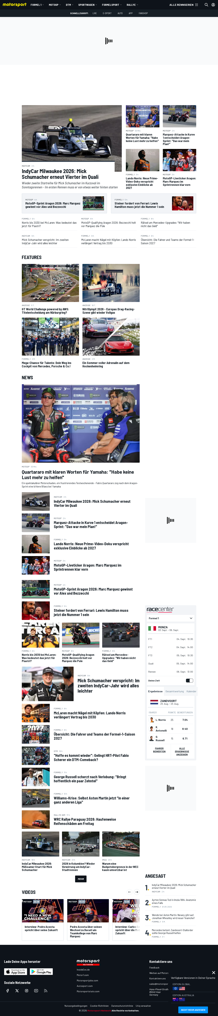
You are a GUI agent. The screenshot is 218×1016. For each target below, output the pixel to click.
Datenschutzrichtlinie (122, 1005)
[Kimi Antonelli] (151, 729)
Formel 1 (36, 4)
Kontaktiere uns (157, 978)
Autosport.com (85, 985)
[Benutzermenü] (213, 4)
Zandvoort (168, 700)
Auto (120, 13)
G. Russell (160, 738)
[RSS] (45, 990)
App (131, 13)
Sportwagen (86, 4)
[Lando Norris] (151, 720)
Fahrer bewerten (159, 750)
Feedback (154, 967)
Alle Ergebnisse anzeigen (182, 751)
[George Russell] (151, 738)
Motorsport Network (99, 1010)
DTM (68, 4)
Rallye (131, 4)
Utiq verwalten (143, 1005)
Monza (163, 627)
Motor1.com (83, 975)
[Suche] (206, 4)
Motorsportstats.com (88, 991)
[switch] (189, 680)
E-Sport (107, 13)
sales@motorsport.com (161, 983)
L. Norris (161, 719)
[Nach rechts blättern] (137, 892)
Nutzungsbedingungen (76, 1005)
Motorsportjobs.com (87, 980)
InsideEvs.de (83, 969)
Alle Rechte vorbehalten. (125, 1010)
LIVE (95, 13)
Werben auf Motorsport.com (163, 973)
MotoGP (53, 4)
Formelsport (110, 4)
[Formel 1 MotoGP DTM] (171, 618)
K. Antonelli (161, 729)
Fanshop (143, 13)
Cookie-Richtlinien (99, 1005)
